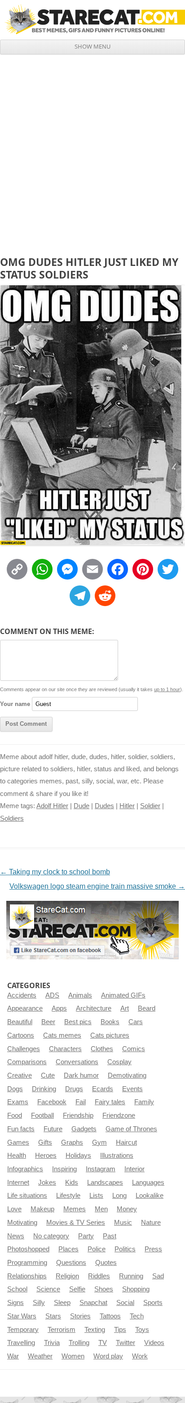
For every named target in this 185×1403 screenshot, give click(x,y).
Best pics (78, 1021)
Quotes (106, 1262)
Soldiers (12, 818)
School (17, 1289)
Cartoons (20, 1035)
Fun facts (21, 1129)
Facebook (51, 1102)
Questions (71, 1262)
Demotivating (127, 1075)
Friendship (78, 1115)
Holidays (78, 1155)
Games (18, 1142)
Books (110, 1021)
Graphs (72, 1142)
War (13, 1356)
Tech (137, 1316)
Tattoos (110, 1316)
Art (124, 1008)
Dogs (15, 1089)
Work (140, 1356)
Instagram (100, 1169)
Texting (94, 1329)
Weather (40, 1356)
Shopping (136, 1289)
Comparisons (27, 1062)
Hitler (127, 805)
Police (97, 1249)
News (15, 1236)
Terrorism (61, 1329)
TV (102, 1342)
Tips (120, 1329)
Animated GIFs (123, 995)
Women (73, 1356)
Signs (15, 1302)
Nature (151, 1222)
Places (68, 1249)
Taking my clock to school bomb (55, 872)
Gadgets (84, 1129)
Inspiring (64, 1169)
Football (42, 1115)
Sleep (62, 1302)
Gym (99, 1142)
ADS (52, 995)
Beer (48, 1021)
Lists (96, 1195)
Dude (81, 805)
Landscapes (105, 1182)
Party (86, 1236)
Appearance (25, 1008)
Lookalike (149, 1195)
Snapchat (93, 1302)
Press (153, 1249)
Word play (108, 1356)
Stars (53, 1316)
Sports (153, 1302)
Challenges (23, 1048)
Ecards (102, 1089)
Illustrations (116, 1155)
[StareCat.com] (92, 19)
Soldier (150, 805)
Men (101, 1209)
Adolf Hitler (52, 805)
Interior (134, 1169)
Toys (142, 1329)
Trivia (52, 1342)
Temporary (23, 1329)
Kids (71, 1182)
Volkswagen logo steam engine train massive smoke (97, 886)
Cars (135, 1021)
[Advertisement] (92, 151)
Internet (18, 1182)
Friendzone (118, 1115)
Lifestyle (68, 1195)
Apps (59, 1008)
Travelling (21, 1342)
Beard (146, 1008)
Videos (154, 1342)
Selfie (77, 1289)
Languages (148, 1182)
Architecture (93, 1008)
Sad (158, 1276)
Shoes (103, 1289)
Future (53, 1129)
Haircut (126, 1142)
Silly (39, 1302)
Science (48, 1289)
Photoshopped (28, 1249)
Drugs (74, 1089)
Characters (65, 1048)
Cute (48, 1075)
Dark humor (81, 1075)
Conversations (77, 1062)
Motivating (22, 1222)
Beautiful (19, 1021)
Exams (17, 1102)
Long (119, 1195)
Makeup (42, 1209)
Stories (80, 1316)
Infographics (25, 1169)
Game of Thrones (131, 1129)
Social (125, 1302)
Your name (15, 704)
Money (127, 1209)
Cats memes (62, 1035)
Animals (80, 995)
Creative (19, 1075)
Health (16, 1155)
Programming (27, 1262)
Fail (80, 1102)
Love (14, 1209)
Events (132, 1089)
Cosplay (119, 1062)
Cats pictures (109, 1035)
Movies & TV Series (75, 1222)
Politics (125, 1249)
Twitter (125, 1342)
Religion (67, 1276)
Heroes (46, 1155)
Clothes (102, 1048)
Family (144, 1102)
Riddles (99, 1276)
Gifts (45, 1142)
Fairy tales (110, 1102)
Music (123, 1222)
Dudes (104, 805)
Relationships (27, 1276)
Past (109, 1236)
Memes (74, 1209)
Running (131, 1276)
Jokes (47, 1182)
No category (51, 1236)
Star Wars (21, 1316)
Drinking (44, 1089)
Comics (133, 1048)
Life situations (27, 1195)
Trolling (79, 1342)
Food (14, 1115)
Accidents (21, 995)
